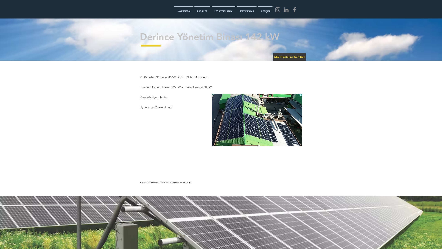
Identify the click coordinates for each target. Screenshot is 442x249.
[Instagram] (277, 9)
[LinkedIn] (286, 9)
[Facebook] (294, 9)
